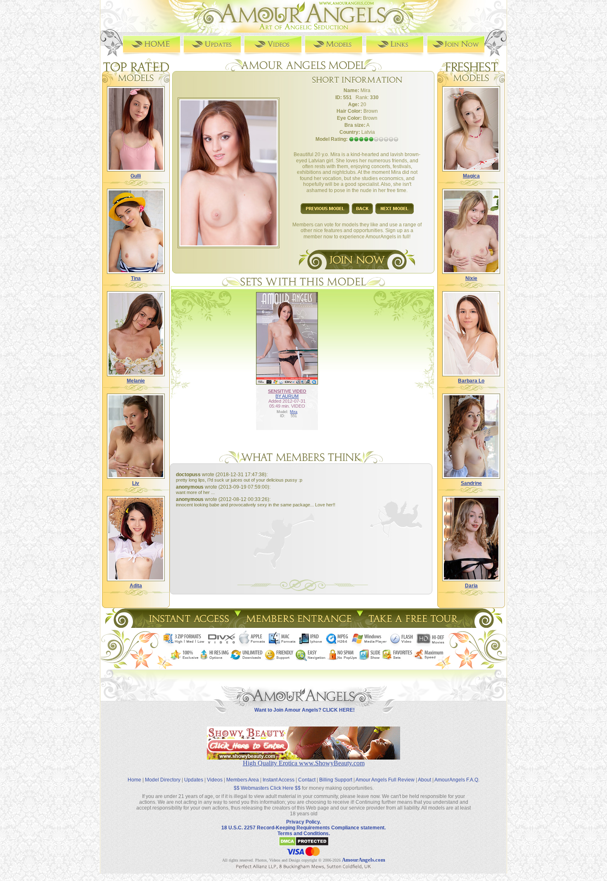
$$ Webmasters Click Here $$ (267, 788)
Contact (306, 780)
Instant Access (278, 780)
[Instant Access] (188, 625)
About (424, 780)
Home (134, 780)
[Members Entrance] (298, 625)
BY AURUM (287, 396)
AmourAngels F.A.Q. (456, 780)
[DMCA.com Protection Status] (304, 845)
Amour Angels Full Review (385, 780)
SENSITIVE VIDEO (287, 391)
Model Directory (162, 780)
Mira (293, 412)
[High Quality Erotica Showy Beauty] (303, 757)
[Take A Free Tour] (415, 625)
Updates (193, 780)
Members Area (242, 780)
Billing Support (335, 780)
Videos (215, 780)
